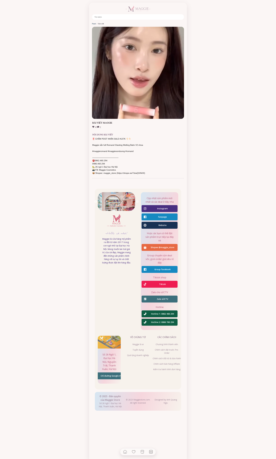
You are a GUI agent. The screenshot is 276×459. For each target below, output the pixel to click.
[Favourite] (133, 452)
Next (137, 201)
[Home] (125, 452)
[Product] (142, 452)
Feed (94, 24)
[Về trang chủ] (138, 9)
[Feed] (151, 452)
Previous (95, 201)
